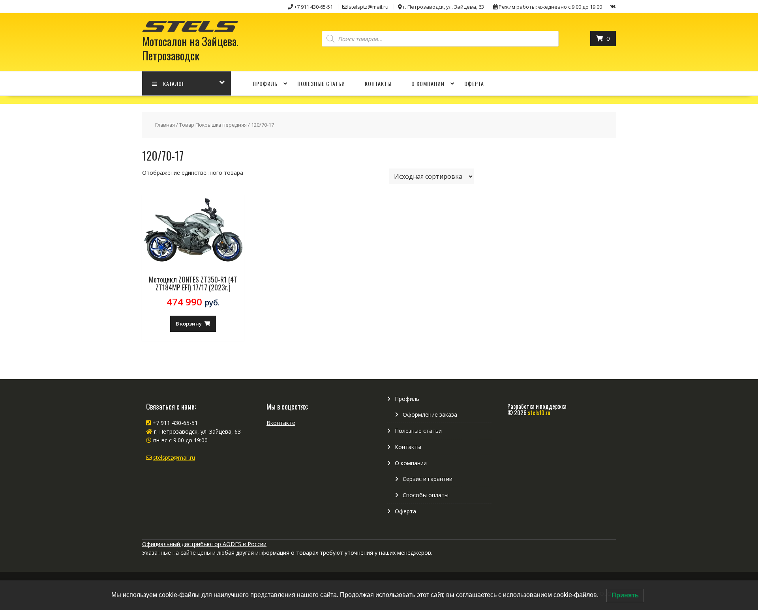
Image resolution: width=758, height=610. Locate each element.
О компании (428, 83)
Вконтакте (280, 423)
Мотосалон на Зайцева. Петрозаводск (190, 48)
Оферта (474, 83)
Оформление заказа (430, 414)
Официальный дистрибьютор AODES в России (204, 544)
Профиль (265, 83)
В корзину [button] (189, 323)
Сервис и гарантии (427, 479)
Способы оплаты (425, 495)
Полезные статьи (321, 83)
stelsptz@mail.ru (174, 457)
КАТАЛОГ (174, 83)
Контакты (378, 83)
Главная (165, 124)
